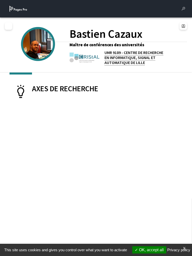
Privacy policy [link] (178, 250)
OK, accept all (151, 250)
